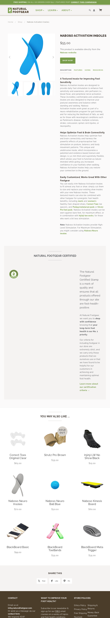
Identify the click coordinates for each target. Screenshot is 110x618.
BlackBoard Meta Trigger (92, 549)
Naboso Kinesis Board (92, 502)
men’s (80, 201)
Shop (39, 10)
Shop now (68, 60)
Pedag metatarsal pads (84, 207)
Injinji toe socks (86, 216)
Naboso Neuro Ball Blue (55, 502)
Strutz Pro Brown (55, 455)
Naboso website (68, 52)
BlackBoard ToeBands (55, 549)
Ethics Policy (80, 605)
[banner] (18, 10)
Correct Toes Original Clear (17, 456)
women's (92, 201)
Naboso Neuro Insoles (17, 502)
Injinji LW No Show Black (92, 456)
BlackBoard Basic (18, 547)
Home (10, 22)
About (66, 10)
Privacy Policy (80, 609)
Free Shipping (80, 613)
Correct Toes (92, 204)
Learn (52, 10)
